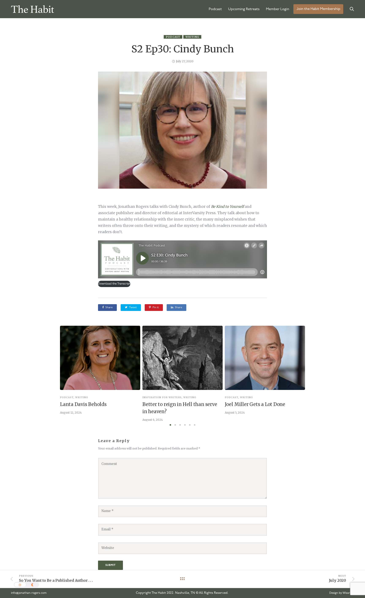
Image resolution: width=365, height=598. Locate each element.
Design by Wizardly (341, 593)
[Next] (314, 373)
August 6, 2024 (152, 419)
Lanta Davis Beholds (83, 404)
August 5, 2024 (235, 412)
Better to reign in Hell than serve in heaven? (179, 407)
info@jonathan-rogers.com (29, 593)
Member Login (277, 9)
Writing (192, 36)
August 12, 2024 (71, 412)
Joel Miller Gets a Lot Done (255, 404)
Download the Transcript (114, 283)
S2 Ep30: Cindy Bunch (182, 49)
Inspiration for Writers (162, 397)
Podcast (215, 9)
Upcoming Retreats (244, 9)
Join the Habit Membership (318, 9)
